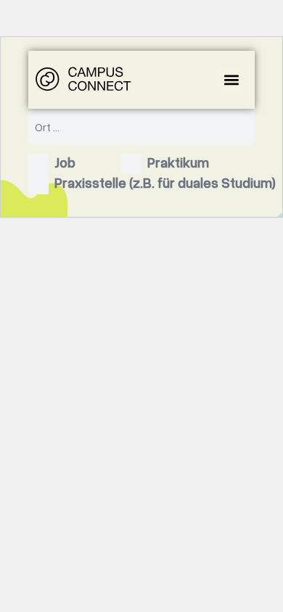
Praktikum (178, 162)
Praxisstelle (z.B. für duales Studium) (165, 182)
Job (64, 162)
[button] (231, 80)
